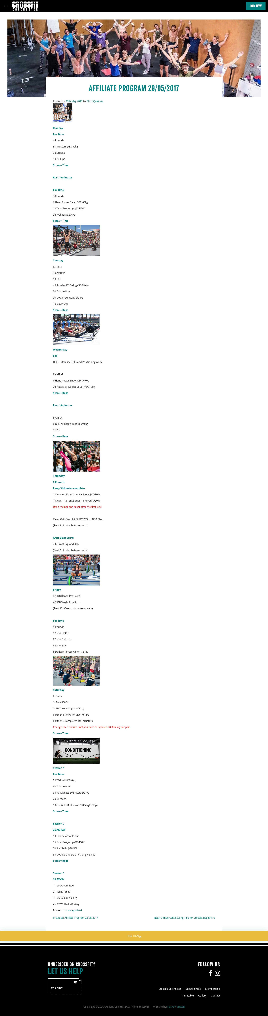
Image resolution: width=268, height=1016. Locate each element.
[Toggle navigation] (6, 6)
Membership (212, 988)
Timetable (188, 995)
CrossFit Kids (193, 988)
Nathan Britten (176, 1006)
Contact (215, 995)
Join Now (256, 6)
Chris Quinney (95, 101)
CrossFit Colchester (170, 988)
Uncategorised (73, 910)
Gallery (202, 995)
